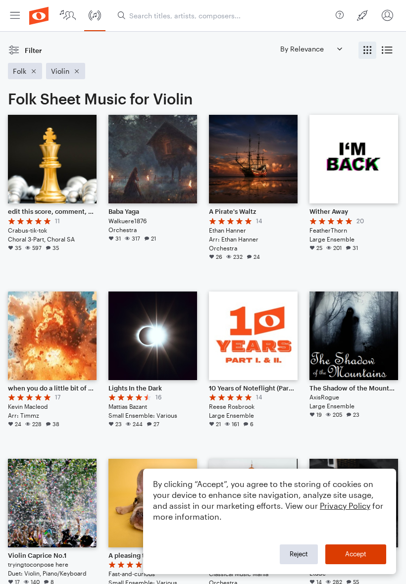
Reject (299, 554)
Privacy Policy (345, 505)
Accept (355, 554)
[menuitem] (15, 15)
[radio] (367, 50)
